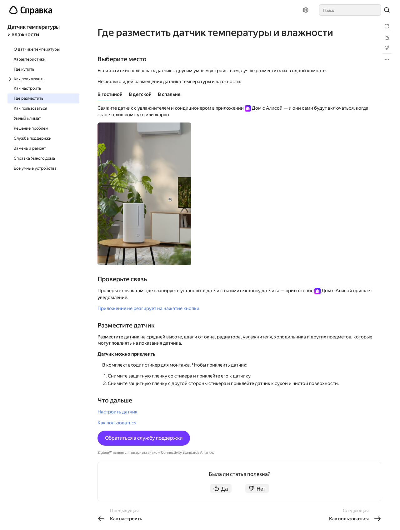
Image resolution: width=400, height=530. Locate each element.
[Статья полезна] (386, 37)
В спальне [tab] (169, 94)
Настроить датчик (118, 412)
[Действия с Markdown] (386, 59)
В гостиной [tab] (110, 94)
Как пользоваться (117, 423)
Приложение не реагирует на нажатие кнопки (148, 308)
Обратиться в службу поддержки (143, 438)
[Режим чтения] (386, 26)
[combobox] (350, 10)
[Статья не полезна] (386, 47)
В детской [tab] (140, 94)
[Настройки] (305, 10)
